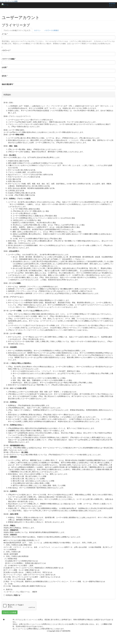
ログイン (112, 6)
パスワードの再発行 (51, 30)
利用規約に (13, 595)
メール (5, 34)
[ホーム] (5, 4)
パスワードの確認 (9, 59)
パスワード (6, 50)
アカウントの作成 (17, 30)
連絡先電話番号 (8, 84)
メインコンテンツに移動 (9, 1)
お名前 (5, 67)
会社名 (5, 76)
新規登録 (112, 3)
